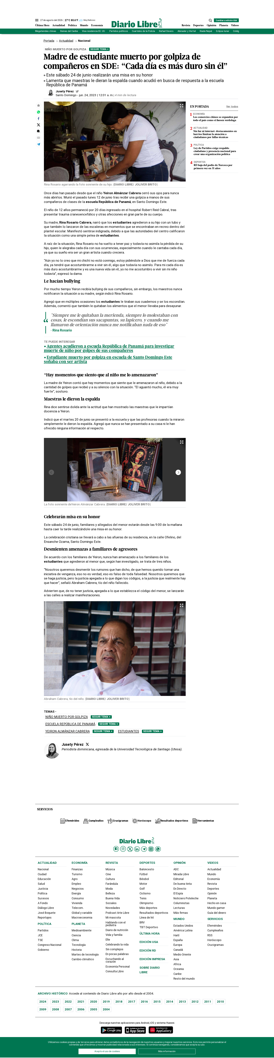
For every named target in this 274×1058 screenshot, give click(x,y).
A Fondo (43, 903)
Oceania (178, 969)
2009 (42, 1009)
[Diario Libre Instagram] (123, 849)
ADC (176, 869)
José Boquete (46, 912)
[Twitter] (87, 744)
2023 (55, 1001)
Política (72, 25)
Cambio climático (83, 959)
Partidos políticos (118, 31)
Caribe (177, 973)
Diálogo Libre (46, 907)
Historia (77, 949)
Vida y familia (114, 934)
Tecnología (79, 944)
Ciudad (42, 874)
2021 (80, 1001)
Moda (109, 888)
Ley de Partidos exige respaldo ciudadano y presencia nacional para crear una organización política (215, 151)
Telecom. (78, 907)
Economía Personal (118, 966)
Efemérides (214, 925)
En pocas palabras (117, 954)
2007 (68, 1009)
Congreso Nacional (49, 944)
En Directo (179, 888)
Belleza (110, 893)
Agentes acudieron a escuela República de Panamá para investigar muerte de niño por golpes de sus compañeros (109, 348)
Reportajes (45, 917)
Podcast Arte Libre (117, 912)
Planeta (223, 25)
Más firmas (180, 912)
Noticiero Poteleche (186, 898)
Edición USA (149, 942)
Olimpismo (146, 903)
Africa (177, 964)
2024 (42, 1001)
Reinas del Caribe (69, 31)
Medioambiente (81, 930)
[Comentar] (38, 131)
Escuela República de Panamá (70, 724)
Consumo (78, 898)
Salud (41, 883)
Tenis (143, 898)
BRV (142, 922)
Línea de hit (147, 917)
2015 (156, 1001)
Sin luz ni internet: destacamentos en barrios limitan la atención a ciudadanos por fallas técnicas (215, 134)
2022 (68, 1001)
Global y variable (82, 912)
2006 (80, 1009)
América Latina (182, 930)
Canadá (178, 949)
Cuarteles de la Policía (143, 31)
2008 (55, 1009)
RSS (209, 935)
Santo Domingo (66, 95)
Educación (44, 879)
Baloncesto (147, 869)
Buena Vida (113, 898)
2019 (106, 1001)
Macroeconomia (82, 917)
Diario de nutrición (117, 930)
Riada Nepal (206, 31)
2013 (182, 1001)
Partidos (43, 930)
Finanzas (77, 869)
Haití (176, 935)
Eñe (108, 939)
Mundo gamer (216, 907)
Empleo (76, 883)
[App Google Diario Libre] (111, 1030)
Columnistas (181, 903)
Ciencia (76, 935)
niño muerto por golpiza (66, 717)
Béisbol (144, 879)
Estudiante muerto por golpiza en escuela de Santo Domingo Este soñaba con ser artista (108, 360)
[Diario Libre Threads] (151, 849)
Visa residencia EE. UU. (93, 31)
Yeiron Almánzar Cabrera (67, 731)
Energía (76, 893)
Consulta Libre (115, 971)
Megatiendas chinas (45, 31)
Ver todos (232, 106)
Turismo (77, 874)
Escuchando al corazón (115, 960)
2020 (93, 1001)
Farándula (112, 883)
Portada (48, 41)
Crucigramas (215, 944)
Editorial (178, 879)
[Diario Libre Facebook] (116, 849)
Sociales (111, 903)
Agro (75, 879)
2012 (195, 1001)
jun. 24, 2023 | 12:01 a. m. (96, 95)
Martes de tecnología (85, 954)
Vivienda (77, 903)
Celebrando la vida (117, 944)
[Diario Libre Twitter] (130, 849)
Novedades (113, 907)
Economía (97, 25)
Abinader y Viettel (187, 31)
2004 (106, 1009)
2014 (169, 1001)
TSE (40, 940)
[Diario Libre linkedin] (137, 849)
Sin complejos (114, 949)
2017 (131, 1001)
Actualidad (58, 25)
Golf (142, 888)
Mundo (84, 25)
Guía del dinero (216, 912)
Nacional (43, 869)
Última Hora (42, 25)
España (178, 940)
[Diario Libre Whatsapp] (158, 849)
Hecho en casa (216, 903)
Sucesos (43, 898)
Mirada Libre (181, 874)
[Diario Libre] (137, 22)
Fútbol (143, 874)
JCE (40, 935)
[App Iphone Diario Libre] (135, 1030)
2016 (144, 1001)
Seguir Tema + (99, 49)
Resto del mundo (184, 978)
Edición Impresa (152, 959)
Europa (177, 944)
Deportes (198, 25)
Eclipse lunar (222, 31)
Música (110, 869)
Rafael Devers (166, 31)
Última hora (150, 933)
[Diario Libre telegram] (144, 849)
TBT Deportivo (149, 927)
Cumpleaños (215, 930)
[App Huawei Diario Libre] (160, 1030)
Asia (176, 959)
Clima (75, 940)
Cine (108, 874)
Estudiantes (128, 731)
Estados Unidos (183, 925)
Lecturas (179, 907)
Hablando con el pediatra (116, 924)
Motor (143, 883)
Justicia (43, 888)
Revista (186, 25)
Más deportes (148, 907)
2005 (93, 1009)
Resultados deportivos (154, 912)
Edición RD (148, 950)
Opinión (211, 25)
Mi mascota (113, 917)
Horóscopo (214, 940)
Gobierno (43, 949)
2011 (207, 1001)
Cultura (110, 879)
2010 (220, 1001)
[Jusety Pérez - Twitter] (77, 91)
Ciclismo (145, 893)
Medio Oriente (182, 954)
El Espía (178, 893)
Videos (235, 25)
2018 (118, 1001)
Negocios (78, 888)
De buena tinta (182, 883)
